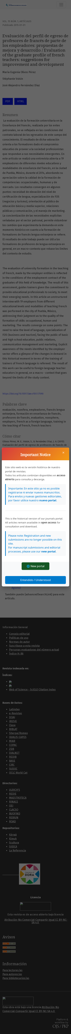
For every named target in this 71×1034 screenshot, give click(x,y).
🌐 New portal (35, 566)
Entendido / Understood (35, 580)
